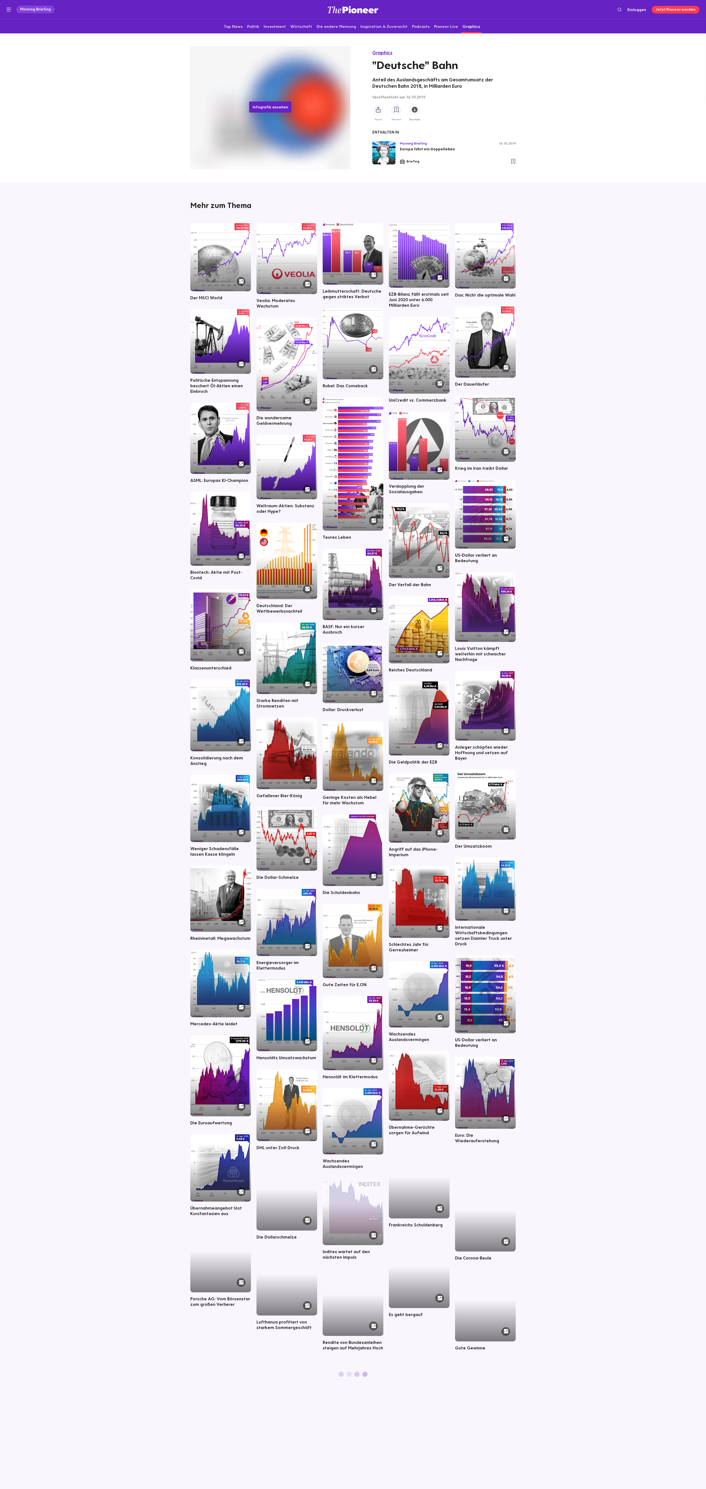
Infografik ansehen (270, 107)
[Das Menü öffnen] (9, 10)
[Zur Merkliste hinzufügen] (396, 110)
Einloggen (636, 9)
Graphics (382, 52)
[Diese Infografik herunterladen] (414, 110)
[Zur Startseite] (353, 9)
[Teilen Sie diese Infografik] (378, 110)
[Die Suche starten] (619, 9)
